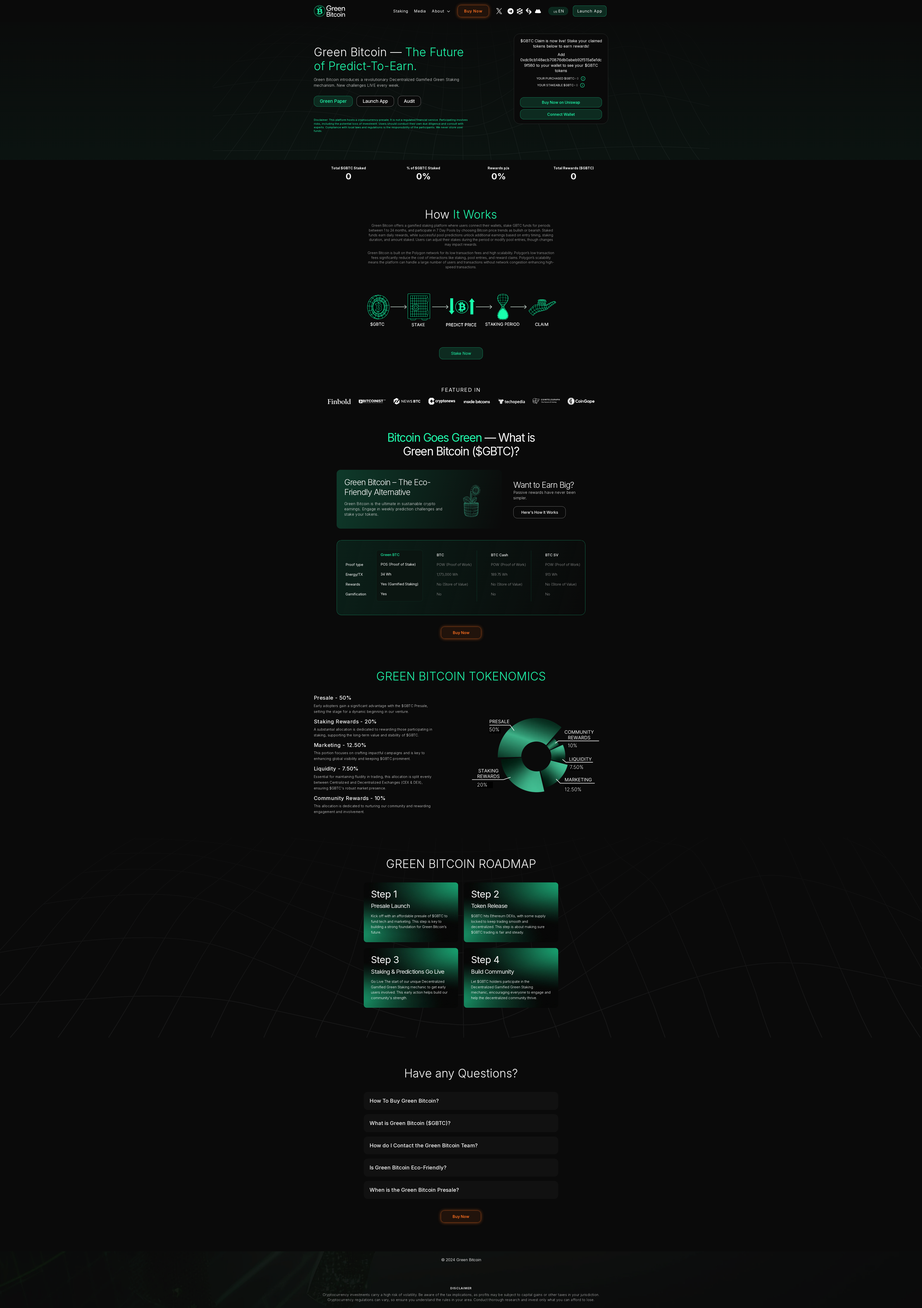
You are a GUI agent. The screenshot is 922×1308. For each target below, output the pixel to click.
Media (420, 11)
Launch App (589, 11)
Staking (400, 11)
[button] (461, 1101)
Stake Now (461, 353)
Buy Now (473, 11)
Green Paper (333, 101)
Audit (409, 101)
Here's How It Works (539, 512)
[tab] (461, 1101)
